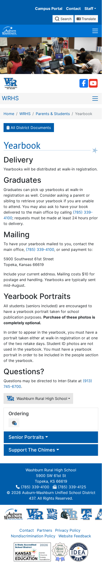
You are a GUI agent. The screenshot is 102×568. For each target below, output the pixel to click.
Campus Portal (48, 8)
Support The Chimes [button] (32, 450)
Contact (73, 8)
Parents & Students (53, 113)
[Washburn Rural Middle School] (52, 513)
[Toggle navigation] (95, 31)
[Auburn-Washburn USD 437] (13, 513)
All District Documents (30, 127)
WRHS (10, 98)
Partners (44, 530)
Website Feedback (74, 536)
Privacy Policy (67, 530)
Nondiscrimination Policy (33, 536)
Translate (88, 19)
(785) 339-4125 (72, 487)
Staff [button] (88, 8)
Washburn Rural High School (40, 398)
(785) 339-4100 (40, 249)
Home (9, 113)
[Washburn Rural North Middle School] (69, 513)
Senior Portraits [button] (26, 437)
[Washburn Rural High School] (35, 513)
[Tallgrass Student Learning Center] (86, 513)
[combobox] (63, 18)
